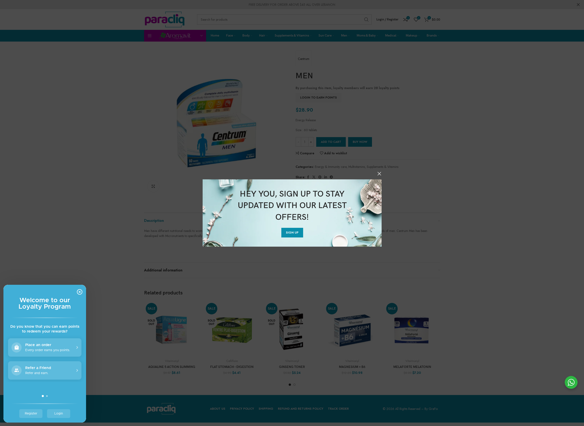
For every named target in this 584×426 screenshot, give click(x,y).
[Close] (379, 173)
